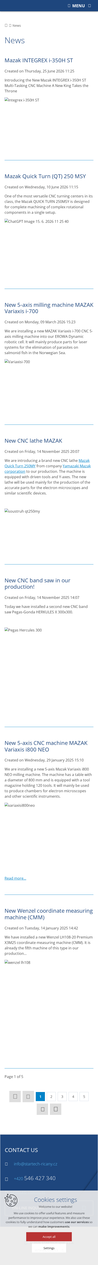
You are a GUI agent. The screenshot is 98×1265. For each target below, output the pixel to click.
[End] (55, 1109)
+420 (35, 1178)
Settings (49, 1248)
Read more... (15, 878)
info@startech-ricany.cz (35, 1164)
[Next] (42, 1109)
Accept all (49, 1237)
